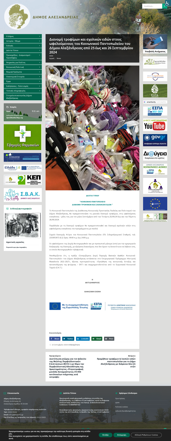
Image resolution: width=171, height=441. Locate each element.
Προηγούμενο (55, 356)
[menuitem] (22, 36)
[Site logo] (41, 29)
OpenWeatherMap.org (14, 118)
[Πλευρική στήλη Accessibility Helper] (168, 3)
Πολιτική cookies (121, 407)
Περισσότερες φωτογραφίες (16, 247)
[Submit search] (164, 6)
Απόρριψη (121, 435)
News (59, 58)
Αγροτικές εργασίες (15, 242)
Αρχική (51, 58)
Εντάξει (106, 435)
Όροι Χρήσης (120, 398)
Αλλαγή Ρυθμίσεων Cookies (146, 435)
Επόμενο (132, 356)
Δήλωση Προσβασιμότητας (125, 411)
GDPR (117, 403)
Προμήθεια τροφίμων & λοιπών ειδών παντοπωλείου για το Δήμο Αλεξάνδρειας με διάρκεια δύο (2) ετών (116, 362)
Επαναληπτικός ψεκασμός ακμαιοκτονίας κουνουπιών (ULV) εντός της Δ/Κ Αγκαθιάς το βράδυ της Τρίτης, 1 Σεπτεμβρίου (84, 411)
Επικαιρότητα (74, 345)
